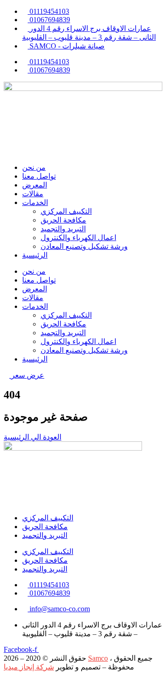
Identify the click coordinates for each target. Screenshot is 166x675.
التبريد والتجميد (63, 229)
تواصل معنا (39, 176)
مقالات (32, 194)
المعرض (34, 185)
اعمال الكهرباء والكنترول (78, 237)
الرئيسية (34, 255)
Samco (98, 658)
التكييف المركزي (66, 211)
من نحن (34, 167)
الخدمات (35, 202)
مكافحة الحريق (63, 220)
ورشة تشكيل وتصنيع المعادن (84, 246)
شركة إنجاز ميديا (29, 667)
